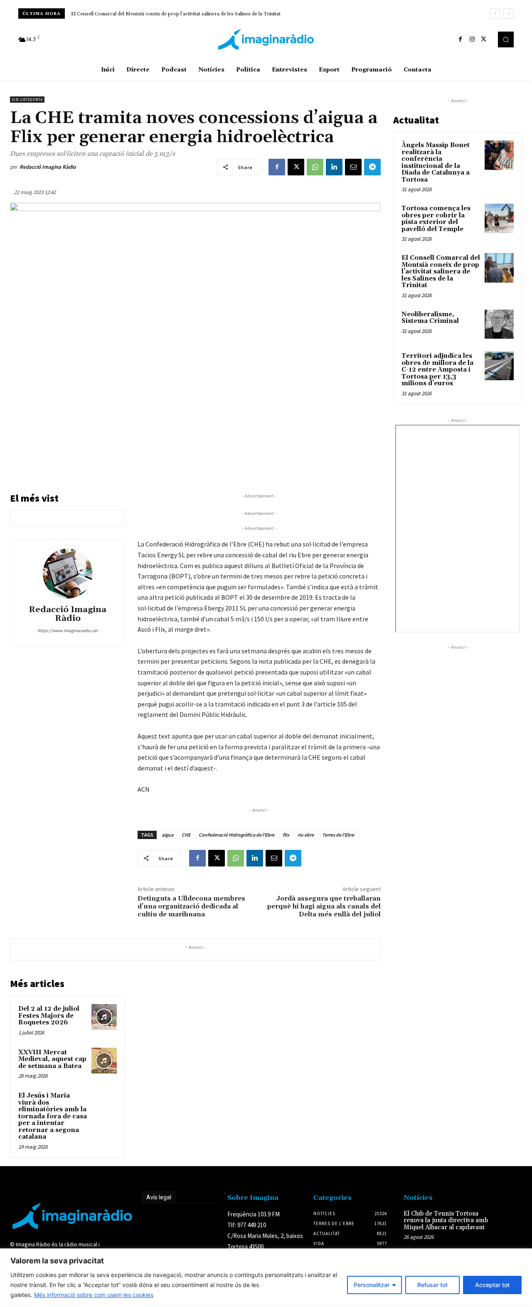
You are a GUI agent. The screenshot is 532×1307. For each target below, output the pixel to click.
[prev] (495, 13)
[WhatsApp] (315, 167)
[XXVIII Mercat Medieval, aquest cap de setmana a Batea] (104, 1060)
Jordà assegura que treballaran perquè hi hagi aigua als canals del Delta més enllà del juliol (324, 906)
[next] (508, 13)
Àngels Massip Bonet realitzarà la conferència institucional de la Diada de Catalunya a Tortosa (435, 162)
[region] (266, 1277)
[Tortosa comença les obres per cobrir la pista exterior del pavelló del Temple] (499, 218)
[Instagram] (472, 39)
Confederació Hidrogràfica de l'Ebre (236, 835)
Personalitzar (371, 1284)
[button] (506, 39)
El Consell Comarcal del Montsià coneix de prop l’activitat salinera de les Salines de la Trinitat (440, 271)
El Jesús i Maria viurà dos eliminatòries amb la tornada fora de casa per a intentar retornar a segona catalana (52, 1116)
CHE (186, 835)
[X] (484, 39)
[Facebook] (460, 39)
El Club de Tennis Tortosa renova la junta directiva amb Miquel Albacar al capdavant (446, 1220)
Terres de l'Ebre (338, 835)
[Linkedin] (334, 167)
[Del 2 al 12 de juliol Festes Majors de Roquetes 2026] (104, 1017)
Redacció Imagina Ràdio (48, 166)
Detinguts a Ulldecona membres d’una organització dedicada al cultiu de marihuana (191, 906)
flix (286, 835)
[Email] (353, 167)
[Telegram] (372, 167)
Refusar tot (432, 1284)
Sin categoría (27, 99)
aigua (167, 835)
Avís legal (158, 1197)
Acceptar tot (492, 1284)
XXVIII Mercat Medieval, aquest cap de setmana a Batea (52, 1059)
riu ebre (306, 835)
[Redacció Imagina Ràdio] (68, 573)
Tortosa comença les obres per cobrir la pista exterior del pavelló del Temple (435, 218)
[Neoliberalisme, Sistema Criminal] (499, 324)
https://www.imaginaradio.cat (67, 630)
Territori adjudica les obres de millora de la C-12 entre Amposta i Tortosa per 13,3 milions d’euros (437, 369)
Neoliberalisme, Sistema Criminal (109, 14)
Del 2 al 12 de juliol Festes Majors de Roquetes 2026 (48, 1015)
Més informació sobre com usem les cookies (93, 1294)
